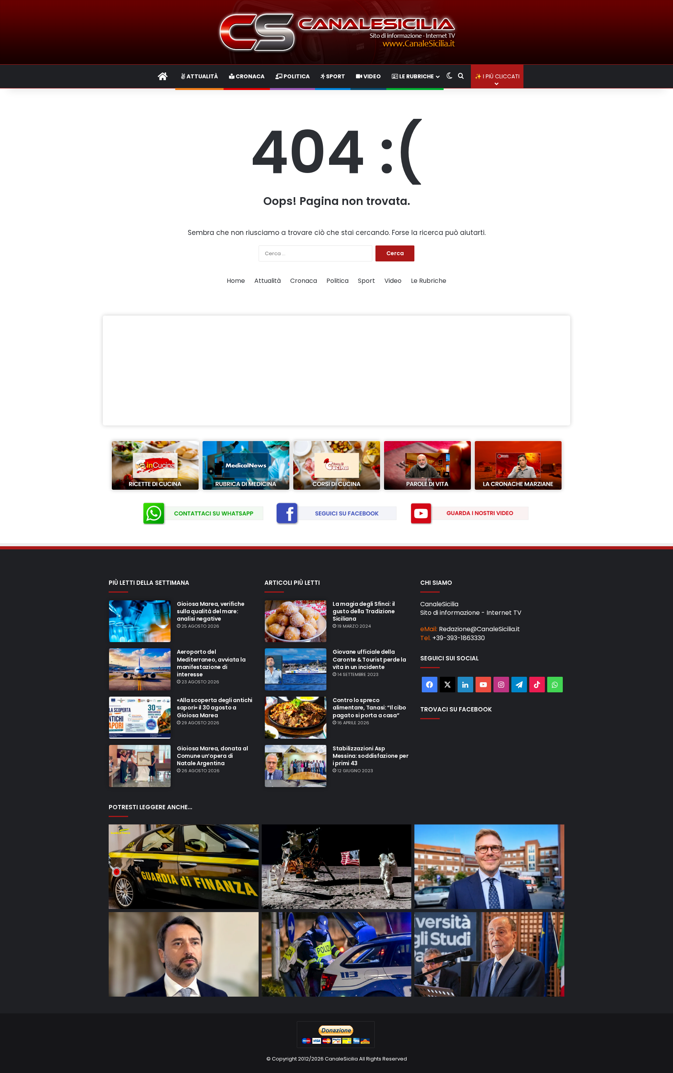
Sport (335, 76)
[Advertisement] (336, 370)
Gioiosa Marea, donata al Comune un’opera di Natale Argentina (212, 756)
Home (236, 280)
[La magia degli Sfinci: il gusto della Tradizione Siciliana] (295, 621)
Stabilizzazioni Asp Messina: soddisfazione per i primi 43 (371, 756)
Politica (296, 76)
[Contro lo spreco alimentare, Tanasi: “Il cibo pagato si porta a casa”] (295, 717)
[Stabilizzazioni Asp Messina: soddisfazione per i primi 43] (295, 766)
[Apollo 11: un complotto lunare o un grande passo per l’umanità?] (337, 866)
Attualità (201, 76)
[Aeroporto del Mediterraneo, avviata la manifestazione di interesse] (140, 669)
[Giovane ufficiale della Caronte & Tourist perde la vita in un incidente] (295, 669)
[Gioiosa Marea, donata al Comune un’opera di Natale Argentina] (140, 766)
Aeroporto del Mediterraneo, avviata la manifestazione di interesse (211, 663)
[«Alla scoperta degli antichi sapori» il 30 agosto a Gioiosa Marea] (140, 717)
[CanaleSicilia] (336, 32)
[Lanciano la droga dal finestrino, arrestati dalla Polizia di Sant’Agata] (337, 954)
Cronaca (249, 76)
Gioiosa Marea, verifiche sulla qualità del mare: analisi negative (210, 611)
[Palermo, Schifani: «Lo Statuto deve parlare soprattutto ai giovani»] (489, 954)
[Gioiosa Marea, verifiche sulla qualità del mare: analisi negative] (140, 621)
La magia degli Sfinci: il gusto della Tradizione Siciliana (364, 611)
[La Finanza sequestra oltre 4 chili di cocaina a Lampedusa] (184, 866)
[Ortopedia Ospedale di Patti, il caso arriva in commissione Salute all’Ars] (489, 866)
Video (371, 76)
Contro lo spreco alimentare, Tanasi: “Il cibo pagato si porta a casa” (369, 707)
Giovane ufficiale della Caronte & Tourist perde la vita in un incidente (369, 659)
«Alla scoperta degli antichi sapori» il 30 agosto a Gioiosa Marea (214, 707)
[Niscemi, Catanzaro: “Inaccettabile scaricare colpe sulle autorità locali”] (184, 954)
